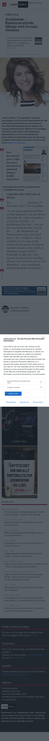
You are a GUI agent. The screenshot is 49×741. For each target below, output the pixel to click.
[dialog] (24, 370)
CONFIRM (13, 394)
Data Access (24, 402)
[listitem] (24, 381)
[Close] (44, 339)
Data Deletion (11, 402)
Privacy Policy (38, 402)
